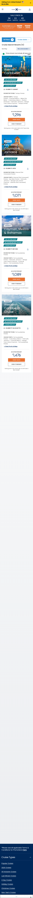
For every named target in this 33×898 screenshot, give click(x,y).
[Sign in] (30, 9)
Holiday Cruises (7, 884)
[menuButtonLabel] (2, 9)
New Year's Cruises (8, 892)
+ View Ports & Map (10, 106)
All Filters (8, 40)
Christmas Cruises (8, 888)
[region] (16, 896)
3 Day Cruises (6, 880)
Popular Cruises (7, 863)
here (25, 850)
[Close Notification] (30, 3)
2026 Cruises (6, 868)
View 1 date (16, 119)
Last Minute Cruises (8, 876)
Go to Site (5, 4)
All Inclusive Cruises (8, 872)
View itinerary (16, 124)
